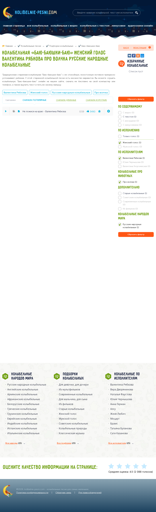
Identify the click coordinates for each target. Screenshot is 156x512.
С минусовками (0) (132, 125)
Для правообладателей (89, 492)
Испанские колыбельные (22, 428)
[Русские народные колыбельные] (136, 226)
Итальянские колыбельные (23, 433)
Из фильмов (66, 404)
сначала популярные (34, 100)
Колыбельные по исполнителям (127, 376)
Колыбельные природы (73, 428)
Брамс (114, 423)
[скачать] (108, 111)
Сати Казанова (119, 433)
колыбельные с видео (64, 25)
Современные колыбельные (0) (137, 203)
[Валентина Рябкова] (136, 158)
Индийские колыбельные (22, 423)
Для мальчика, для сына (73, 399)
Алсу (113, 409)
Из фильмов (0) (130, 208)
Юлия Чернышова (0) (133, 162)
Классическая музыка (71, 433)
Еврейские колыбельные (22, 418)
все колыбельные (37, 25)
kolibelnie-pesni (36, 12)
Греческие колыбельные (22, 409)
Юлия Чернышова (121, 399)
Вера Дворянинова (121, 389)
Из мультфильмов (69, 389)
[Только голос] (136, 136)
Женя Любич (118, 413)
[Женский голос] (136, 142)
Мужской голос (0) (132, 146)
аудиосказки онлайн (140, 25)
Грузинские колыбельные (22, 413)
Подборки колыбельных (73, 376)
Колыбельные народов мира (22, 376)
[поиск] (136, 13)
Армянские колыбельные (22, 394)
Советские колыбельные (73, 423)
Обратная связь (63, 492)
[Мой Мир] (142, 55)
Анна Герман (117, 404)
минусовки (118, 25)
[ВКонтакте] (129, 55)
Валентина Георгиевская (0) (136, 166)
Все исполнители (119, 443)
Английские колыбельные (22, 389)
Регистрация (139, 48)
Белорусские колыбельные (23, 404)
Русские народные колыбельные (71, 92)
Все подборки (66, 443)
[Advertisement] (136, 270)
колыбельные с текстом (95, 25)
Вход (126, 48)
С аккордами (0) (131, 121)
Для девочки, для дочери (74, 384)
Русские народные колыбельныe (26, 384)
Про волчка (101, 92)
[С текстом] (136, 116)
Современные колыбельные (75, 394)
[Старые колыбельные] (136, 193)
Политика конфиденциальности (32, 492)
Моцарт (114, 418)
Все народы (13, 443)
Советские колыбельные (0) (137, 197)
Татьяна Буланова (121, 428)
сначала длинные (66, 100)
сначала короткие (96, 100)
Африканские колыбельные (23, 399)
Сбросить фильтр (136, 99)
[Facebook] (134, 55)
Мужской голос (68, 418)
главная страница (14, 25)
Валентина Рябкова (15, 92)
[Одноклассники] (138, 55)
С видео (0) (128, 112)
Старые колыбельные (71, 409)
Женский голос (39, 92)
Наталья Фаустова (121, 394)
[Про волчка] (136, 182)
